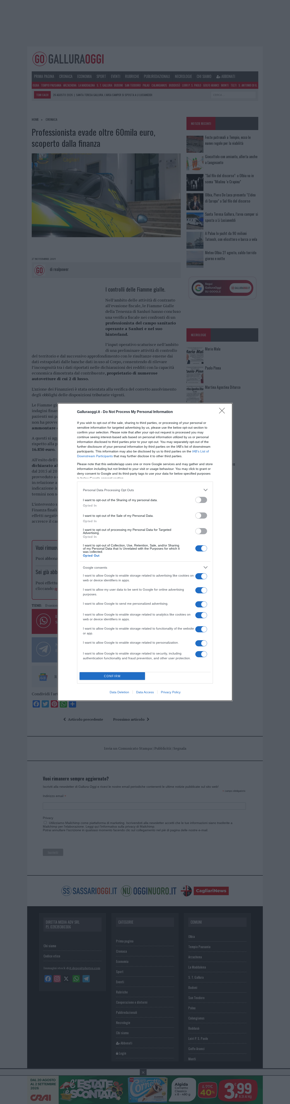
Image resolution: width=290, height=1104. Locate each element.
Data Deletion (119, 692)
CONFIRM (112, 676)
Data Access (145, 692)
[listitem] (145, 490)
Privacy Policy (171, 692)
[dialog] (145, 552)
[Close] (223, 412)
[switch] (201, 500)
